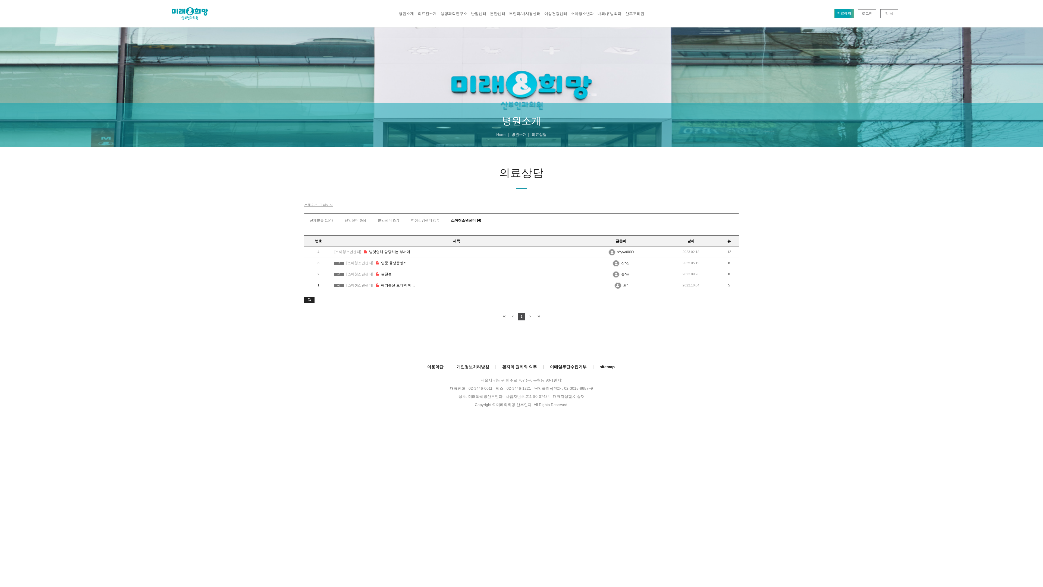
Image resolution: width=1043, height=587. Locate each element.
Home (501, 134)
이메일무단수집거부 (568, 366)
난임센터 (478, 13)
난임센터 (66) (355, 220)
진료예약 (844, 13)
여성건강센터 (555, 13)
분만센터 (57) (388, 220)
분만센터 (497, 13)
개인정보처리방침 (473, 366)
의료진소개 (427, 13)
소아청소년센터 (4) (466, 220)
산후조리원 (634, 13)
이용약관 (435, 366)
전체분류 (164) (321, 220)
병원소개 (406, 13)
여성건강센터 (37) (425, 220)
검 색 (889, 13)
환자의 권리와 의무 (519, 366)
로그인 (867, 13)
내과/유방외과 (609, 13)
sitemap (607, 366)
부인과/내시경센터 (525, 13)
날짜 (691, 241)
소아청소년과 (582, 13)
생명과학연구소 (454, 13)
